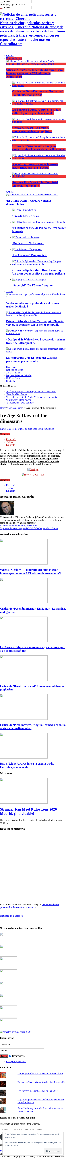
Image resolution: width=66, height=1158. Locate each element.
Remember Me (19, 1056)
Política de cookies (11, 1145)
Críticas (10, 191)
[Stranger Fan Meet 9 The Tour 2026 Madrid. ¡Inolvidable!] (39, 176)
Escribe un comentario (43, 428)
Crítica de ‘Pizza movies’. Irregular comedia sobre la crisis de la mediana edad (39, 147)
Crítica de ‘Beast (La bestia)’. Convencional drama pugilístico (32, 129)
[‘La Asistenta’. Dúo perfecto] (27, 249)
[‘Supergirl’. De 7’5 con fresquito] (29, 279)
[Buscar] (1, 2)
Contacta (10, 381)
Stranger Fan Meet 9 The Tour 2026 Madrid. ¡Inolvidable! (35, 184)
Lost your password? (16, 1061)
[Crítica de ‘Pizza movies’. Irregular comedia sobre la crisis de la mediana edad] (39, 140)
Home (3, 408)
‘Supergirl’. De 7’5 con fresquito (32, 285)
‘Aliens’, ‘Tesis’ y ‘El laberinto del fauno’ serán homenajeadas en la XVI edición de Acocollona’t (35, 73)
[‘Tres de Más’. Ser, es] (24, 210)
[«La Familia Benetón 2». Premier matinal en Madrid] (8, 980)
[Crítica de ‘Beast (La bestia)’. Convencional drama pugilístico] (39, 121)
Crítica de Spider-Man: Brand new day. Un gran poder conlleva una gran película (38, 271)
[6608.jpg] (33, 469)
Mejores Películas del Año (18, 375)
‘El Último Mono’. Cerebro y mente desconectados (31, 391)
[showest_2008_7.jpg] (33, 474)
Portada (10, 55)
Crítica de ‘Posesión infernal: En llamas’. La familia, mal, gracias (38, 93)
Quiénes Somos (13, 378)
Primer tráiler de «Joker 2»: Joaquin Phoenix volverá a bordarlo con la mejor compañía (35, 323)
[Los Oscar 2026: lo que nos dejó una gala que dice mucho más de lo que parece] (8, 1004)
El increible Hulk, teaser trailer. (19, 525)
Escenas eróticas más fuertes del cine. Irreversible (41, 1082)
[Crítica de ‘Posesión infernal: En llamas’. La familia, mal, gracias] (39, 85)
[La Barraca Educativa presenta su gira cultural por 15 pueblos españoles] (39, 103)
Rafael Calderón (8, 428)
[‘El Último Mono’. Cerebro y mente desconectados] (32, 194)
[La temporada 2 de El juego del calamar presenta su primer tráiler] (36, 351)
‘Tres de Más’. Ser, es (25, 216)
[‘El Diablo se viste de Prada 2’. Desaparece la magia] (38, 222)
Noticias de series (14, 370)
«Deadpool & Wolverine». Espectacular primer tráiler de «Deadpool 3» (35, 341)
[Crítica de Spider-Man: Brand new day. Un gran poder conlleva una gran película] (39, 264)
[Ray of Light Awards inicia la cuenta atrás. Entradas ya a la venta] (39, 158)
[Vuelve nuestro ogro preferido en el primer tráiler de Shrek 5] (36, 297)
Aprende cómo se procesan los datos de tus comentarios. (29, 906)
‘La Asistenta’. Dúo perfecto (29, 255)
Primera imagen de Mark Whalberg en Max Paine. (29, 528)
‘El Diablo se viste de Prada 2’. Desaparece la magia (31, 397)
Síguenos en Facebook (11, 915)
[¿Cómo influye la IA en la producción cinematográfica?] (8, 955)
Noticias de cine (14, 58)
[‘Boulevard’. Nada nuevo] (25, 237)
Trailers (9, 291)
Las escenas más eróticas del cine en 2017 (37, 1091)
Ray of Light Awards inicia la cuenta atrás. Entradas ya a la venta (35, 166)
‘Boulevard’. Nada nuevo (28, 243)
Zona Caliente (13, 372)
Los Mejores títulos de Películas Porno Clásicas (40, 1073)
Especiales (11, 367)
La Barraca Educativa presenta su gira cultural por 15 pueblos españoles (36, 111)
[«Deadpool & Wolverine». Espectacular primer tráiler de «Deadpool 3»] (36, 333)
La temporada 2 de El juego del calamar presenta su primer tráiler (31, 359)
